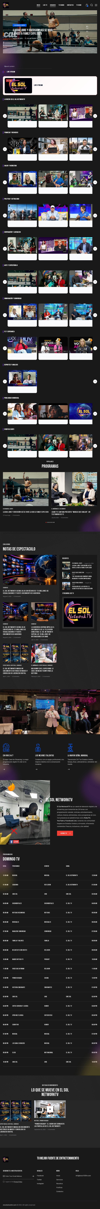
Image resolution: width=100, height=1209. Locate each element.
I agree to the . (63, 607)
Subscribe (72, 613)
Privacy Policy (68, 607)
